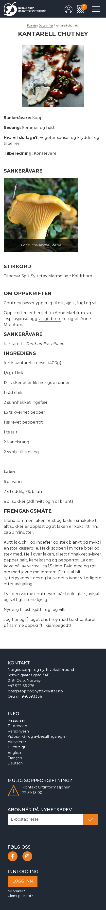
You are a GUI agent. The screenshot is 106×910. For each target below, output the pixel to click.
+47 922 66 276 (21, 685)
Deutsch (15, 763)
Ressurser (16, 720)
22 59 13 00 (32, 792)
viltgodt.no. (49, 318)
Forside (31, 25)
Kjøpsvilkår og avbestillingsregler (37, 736)
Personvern (18, 731)
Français (15, 758)
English (14, 752)
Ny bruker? (16, 891)
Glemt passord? (20, 896)
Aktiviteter (17, 742)
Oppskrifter (46, 25)
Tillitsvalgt (16, 747)
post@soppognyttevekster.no (35, 691)
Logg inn (22, 881)
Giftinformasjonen (54, 787)
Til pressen (17, 726)
